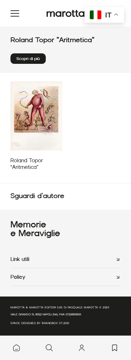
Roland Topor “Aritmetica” (26, 164)
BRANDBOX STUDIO (56, 323)
